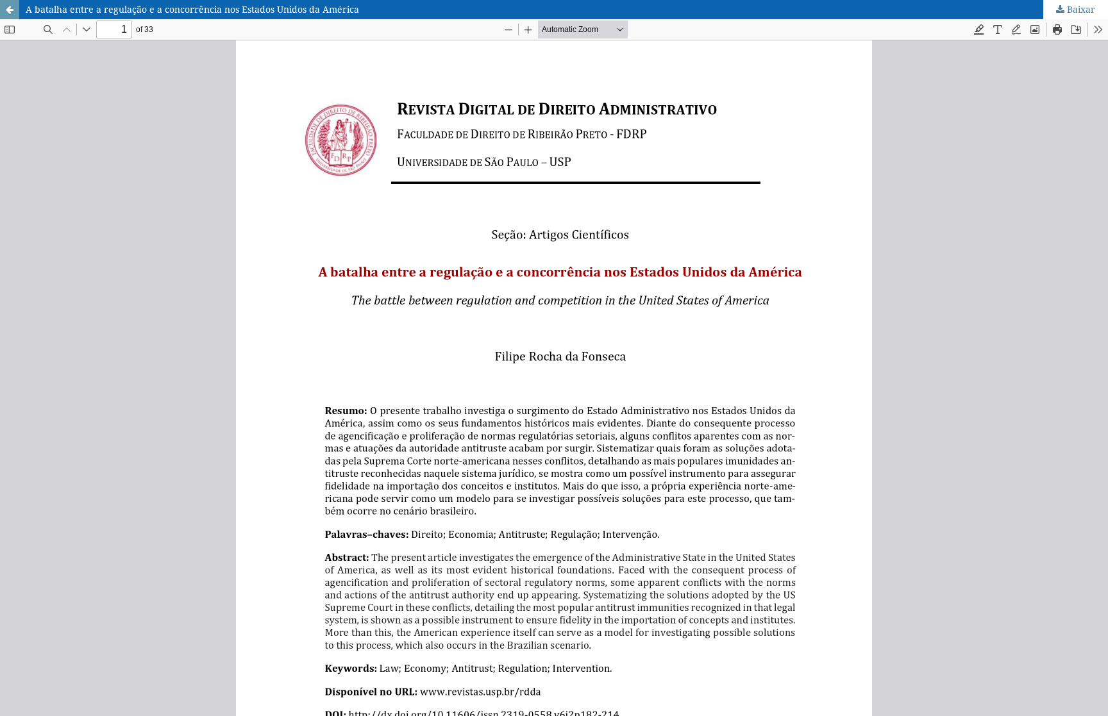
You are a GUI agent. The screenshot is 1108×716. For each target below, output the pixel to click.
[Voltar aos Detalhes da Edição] (9, 9)
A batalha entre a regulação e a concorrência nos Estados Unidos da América (192, 9)
